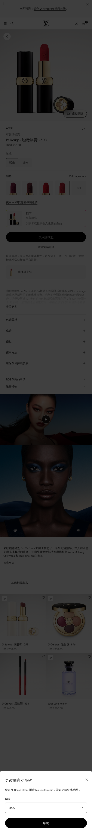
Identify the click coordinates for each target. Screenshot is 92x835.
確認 (46, 823)
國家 (8, 798)
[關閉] (86, 779)
